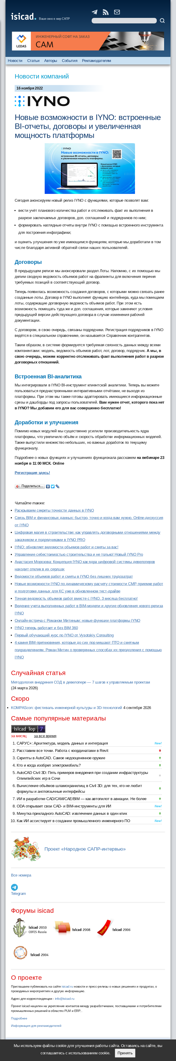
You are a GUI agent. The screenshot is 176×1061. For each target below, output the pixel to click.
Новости (15, 61)
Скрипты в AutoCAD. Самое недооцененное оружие (61, 758)
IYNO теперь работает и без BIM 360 (46, 628)
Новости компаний (42, 76)
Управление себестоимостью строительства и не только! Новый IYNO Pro (79, 554)
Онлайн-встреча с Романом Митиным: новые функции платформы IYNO (77, 620)
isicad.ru (67, 986)
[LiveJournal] (57, 485)
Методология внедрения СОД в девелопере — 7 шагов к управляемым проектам (80, 682)
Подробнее (19, 1018)
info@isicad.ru (64, 998)
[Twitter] (52, 485)
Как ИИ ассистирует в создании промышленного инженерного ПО (73, 821)
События (69, 61)
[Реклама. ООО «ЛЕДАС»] (88, 41)
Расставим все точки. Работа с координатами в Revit (62, 750)
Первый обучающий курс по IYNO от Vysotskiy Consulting (64, 635)
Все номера (21, 875)
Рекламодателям (96, 61)
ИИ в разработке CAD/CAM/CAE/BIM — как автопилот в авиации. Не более (81, 799)
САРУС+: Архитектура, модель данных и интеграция (62, 743)
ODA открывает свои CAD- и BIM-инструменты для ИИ (64, 806)
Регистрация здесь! (32, 473)
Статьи (33, 61)
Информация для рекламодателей (36, 1025)
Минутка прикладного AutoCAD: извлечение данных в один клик (72, 813)
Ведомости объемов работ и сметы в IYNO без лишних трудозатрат (74, 576)
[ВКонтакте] (48, 485)
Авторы (50, 61)
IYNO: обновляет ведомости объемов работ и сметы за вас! (66, 547)
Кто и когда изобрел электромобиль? (48, 765)
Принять (125, 1053)
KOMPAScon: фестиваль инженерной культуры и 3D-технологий (66, 708)
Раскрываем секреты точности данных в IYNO (54, 510)
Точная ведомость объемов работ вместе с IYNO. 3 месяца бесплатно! (76, 598)
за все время (45, 736)
